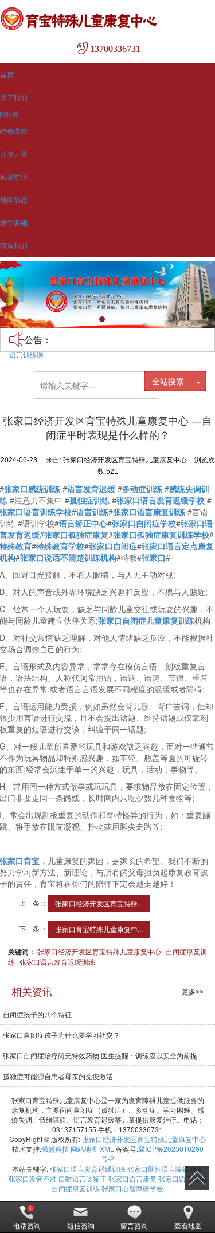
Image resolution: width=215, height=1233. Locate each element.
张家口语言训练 (182, 1178)
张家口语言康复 (132, 1178)
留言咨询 (134, 1225)
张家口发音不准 (33, 1178)
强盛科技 (55, 1148)
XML (107, 1148)
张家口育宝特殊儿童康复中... (99, 929)
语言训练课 (26, 354)
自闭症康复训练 (76, 1188)
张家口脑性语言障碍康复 (165, 1168)
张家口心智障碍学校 (132, 1188)
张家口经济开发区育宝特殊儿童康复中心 (99, 951)
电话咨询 (27, 1225)
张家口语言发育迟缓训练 (57, 961)
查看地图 (188, 1225)
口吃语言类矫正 (82, 1178)
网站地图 (84, 1148)
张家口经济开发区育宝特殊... (99, 903)
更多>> (193, 992)
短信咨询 (81, 1225)
